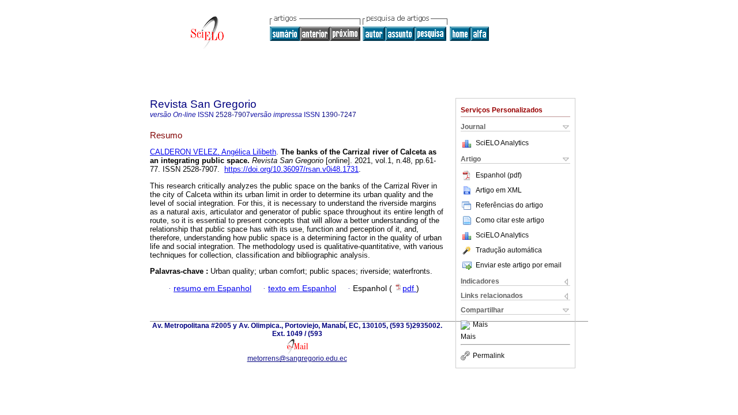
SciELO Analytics (502, 143)
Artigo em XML (499, 190)
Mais (480, 325)
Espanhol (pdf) (499, 175)
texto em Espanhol (302, 288)
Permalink (488, 356)
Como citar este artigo (510, 220)
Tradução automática (509, 250)
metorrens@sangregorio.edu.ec (297, 358)
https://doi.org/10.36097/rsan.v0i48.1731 (291, 169)
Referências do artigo (509, 205)
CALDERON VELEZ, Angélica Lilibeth (213, 152)
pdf (409, 288)
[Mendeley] (467, 325)
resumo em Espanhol (212, 288)
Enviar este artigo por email (519, 265)
